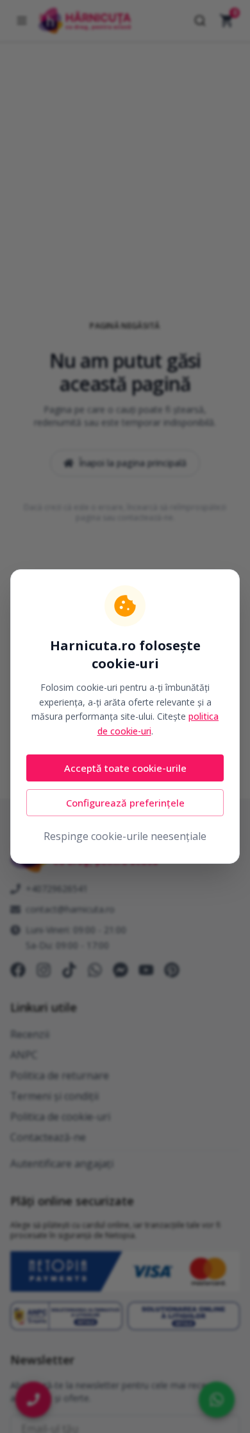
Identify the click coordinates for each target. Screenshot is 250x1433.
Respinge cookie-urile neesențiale (125, 836)
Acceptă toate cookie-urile (125, 768)
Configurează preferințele (125, 802)
